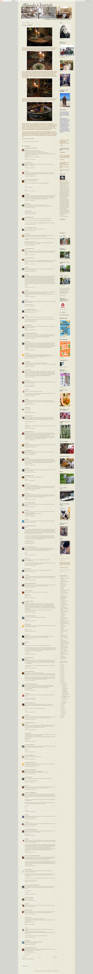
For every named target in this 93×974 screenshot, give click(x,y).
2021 (62, 665)
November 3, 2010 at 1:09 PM (30, 818)
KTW (26, 399)
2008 (62, 717)
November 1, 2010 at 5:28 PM (30, 207)
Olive (26, 267)
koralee (26, 693)
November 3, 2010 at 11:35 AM (30, 811)
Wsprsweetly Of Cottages (29, 769)
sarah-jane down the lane (29, 615)
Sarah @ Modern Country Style (30, 179)
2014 (62, 675)
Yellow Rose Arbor (28, 475)
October (63, 700)
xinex (26, 457)
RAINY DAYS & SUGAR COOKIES (66, 697)
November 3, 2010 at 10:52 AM (30, 789)
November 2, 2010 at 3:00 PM (30, 631)
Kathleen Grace (27, 910)
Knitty (26, 468)
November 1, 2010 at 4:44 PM (30, 167)
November (64, 684)
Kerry (26, 519)
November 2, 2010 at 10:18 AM (30, 597)
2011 (62, 680)
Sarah (26, 353)
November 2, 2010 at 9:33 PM (30, 690)
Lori (25, 315)
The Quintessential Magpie (29, 792)
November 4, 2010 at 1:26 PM (30, 900)
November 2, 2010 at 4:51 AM (30, 571)
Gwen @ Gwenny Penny (29, 502)
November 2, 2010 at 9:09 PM (30, 680)
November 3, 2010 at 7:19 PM (30, 881)
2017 (62, 671)
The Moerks (27, 568)
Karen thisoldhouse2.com (29, 227)
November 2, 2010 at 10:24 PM (30, 729)
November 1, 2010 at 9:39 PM (30, 499)
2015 (62, 674)
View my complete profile (64, 216)
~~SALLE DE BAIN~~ (65, 693)
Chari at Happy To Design (29, 525)
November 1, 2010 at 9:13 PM (30, 472)
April (26, 814)
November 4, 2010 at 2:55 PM (30, 906)
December (64, 683)
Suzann (26, 407)
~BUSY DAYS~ (64, 687)
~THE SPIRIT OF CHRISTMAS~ (65, 691)
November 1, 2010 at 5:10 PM (30, 190)
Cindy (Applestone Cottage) (30, 148)
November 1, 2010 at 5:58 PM (30, 230)
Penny (26, 822)
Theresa (26, 380)
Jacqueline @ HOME (28, 601)
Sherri (26, 443)
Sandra (26, 493)
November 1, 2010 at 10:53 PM (30, 522)
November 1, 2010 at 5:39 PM (30, 213)
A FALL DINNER (64, 698)
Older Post (55, 957)
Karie (26, 715)
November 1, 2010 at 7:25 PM (30, 366)
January (63, 713)
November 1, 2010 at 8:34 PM (30, 428)
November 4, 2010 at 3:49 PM (30, 924)
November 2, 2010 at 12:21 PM (30, 620)
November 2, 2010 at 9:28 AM (30, 587)
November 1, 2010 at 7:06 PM (30, 358)
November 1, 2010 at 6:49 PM (30, 321)
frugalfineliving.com (28, 629)
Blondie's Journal (64, 180)
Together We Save (28, 897)
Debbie (26, 510)
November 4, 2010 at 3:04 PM (30, 914)
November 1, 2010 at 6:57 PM (30, 349)
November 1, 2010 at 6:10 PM (30, 271)
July (62, 705)
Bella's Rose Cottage (28, 755)
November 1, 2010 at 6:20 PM (30, 287)
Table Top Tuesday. (49, 50)
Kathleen (26, 940)
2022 (62, 664)
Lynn (26, 171)
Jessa (26, 634)
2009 (62, 715)
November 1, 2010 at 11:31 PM (30, 543)
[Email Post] (36, 141)
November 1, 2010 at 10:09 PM (30, 516)
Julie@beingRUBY (28, 657)
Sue (25, 274)
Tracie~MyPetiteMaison (29, 722)
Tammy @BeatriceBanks (29, 947)
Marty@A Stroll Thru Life (29, 583)
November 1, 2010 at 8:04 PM (30, 395)
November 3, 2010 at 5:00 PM (30, 852)
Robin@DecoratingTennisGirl (30, 333)
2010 (62, 681)
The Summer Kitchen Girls (29, 829)
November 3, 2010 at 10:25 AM (30, 782)
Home (40, 957)
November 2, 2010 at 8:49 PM (30, 668)
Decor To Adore (27, 777)
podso (26, 903)
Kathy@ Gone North (28, 671)
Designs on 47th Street (29, 702)
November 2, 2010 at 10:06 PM (30, 712)
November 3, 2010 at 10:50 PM (30, 894)
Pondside (26, 203)
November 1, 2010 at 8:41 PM (30, 447)
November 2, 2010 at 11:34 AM (30, 612)
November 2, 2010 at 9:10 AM (30, 580)
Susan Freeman (27, 590)
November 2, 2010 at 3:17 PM (30, 638)
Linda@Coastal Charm (29, 744)
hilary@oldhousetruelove (29, 309)
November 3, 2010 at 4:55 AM (30, 773)
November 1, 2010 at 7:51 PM (30, 386)
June (26, 838)
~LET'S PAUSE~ (64, 685)
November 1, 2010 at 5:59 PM (30, 254)
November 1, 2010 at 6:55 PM (30, 338)
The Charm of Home (28, 248)
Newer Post (24, 957)
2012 (62, 678)
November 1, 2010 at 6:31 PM (30, 312)
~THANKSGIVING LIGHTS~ (65, 689)
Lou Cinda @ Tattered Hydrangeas (31, 885)
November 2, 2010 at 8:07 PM (30, 654)
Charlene (26, 341)
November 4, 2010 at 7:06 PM (30, 944)
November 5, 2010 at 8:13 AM (30, 952)
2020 (62, 667)
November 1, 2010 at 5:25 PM (30, 200)
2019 (62, 668)
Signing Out (27, 624)
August (63, 703)
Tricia (26, 389)
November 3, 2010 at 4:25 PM (30, 835)
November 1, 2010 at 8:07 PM (30, 404)
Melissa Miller (27, 869)
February (63, 712)
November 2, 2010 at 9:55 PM (30, 699)
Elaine (26, 558)
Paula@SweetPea (28, 217)
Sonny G (26, 361)
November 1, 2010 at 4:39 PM (30, 159)
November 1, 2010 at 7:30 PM (30, 377)
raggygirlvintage (28, 162)
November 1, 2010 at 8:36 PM (30, 439)
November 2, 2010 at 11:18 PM (30, 751)
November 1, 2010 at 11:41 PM (30, 565)
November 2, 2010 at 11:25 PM (30, 759)
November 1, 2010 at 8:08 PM (30, 412)
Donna (26, 194)
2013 (62, 677)
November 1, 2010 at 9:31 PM (30, 480)
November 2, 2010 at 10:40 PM (30, 741)
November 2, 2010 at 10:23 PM (30, 719)
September (64, 702)
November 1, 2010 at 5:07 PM (30, 176)
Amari (26, 290)
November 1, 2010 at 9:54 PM (30, 506)
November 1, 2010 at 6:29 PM (30, 296)
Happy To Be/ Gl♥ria (28, 431)
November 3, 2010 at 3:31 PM (30, 826)
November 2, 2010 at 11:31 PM (30, 766)
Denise (26, 575)
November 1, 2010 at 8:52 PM (30, 454)
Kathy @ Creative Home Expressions (31, 855)
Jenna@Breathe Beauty (29, 762)
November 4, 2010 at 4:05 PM (30, 937)
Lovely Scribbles (28, 450)
